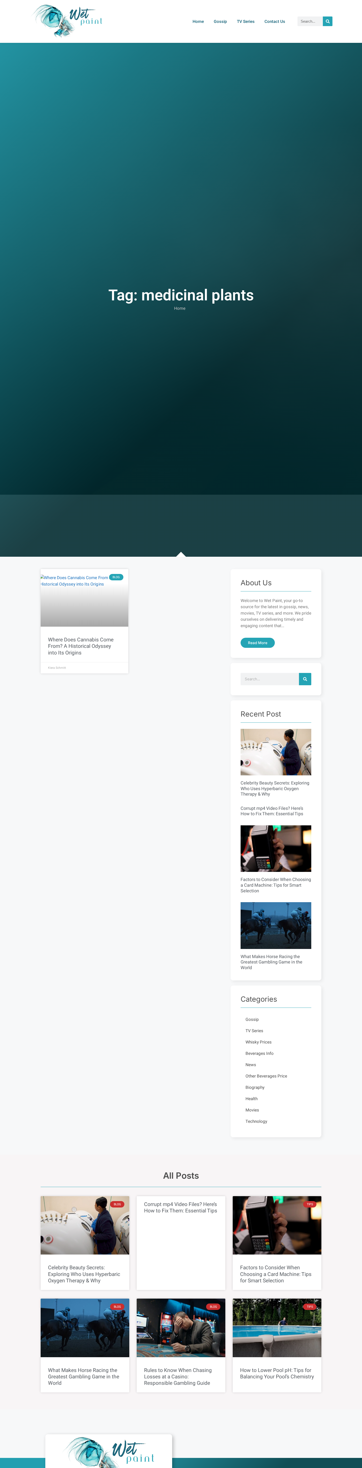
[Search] (327, 21)
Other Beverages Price (266, 1076)
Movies (252, 1110)
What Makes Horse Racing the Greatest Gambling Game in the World (271, 962)
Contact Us (274, 21)
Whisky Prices (259, 1042)
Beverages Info (260, 1053)
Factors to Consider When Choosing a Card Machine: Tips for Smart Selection (276, 885)
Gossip (220, 21)
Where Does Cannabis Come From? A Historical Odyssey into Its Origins (81, 646)
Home (198, 21)
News (251, 1065)
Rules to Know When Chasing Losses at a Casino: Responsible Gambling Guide (178, 1377)
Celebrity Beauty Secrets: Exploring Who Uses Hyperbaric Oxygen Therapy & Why (275, 789)
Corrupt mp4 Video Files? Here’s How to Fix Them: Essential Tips (272, 811)
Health (252, 1099)
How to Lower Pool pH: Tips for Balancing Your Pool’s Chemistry (277, 1374)
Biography (255, 1087)
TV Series (246, 21)
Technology (256, 1121)
